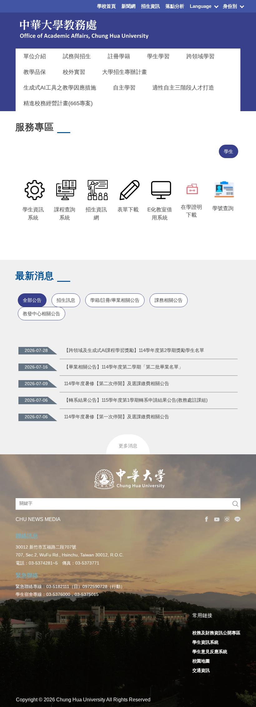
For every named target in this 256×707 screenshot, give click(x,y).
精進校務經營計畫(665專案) (58, 103)
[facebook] (204, 519)
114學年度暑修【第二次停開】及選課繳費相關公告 (116, 383)
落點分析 (174, 6)
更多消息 (128, 445)
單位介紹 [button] (34, 56)
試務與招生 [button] (77, 56)
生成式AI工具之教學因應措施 (59, 88)
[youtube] (215, 519)
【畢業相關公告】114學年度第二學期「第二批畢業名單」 (123, 366)
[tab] (228, 151)
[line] (235, 519)
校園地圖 (201, 660)
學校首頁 (106, 6)
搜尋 (235, 504)
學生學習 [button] (158, 56)
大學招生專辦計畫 (124, 72)
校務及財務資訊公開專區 (216, 632)
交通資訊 (201, 670)
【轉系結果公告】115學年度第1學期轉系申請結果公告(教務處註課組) (136, 400)
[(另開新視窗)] (33, 190)
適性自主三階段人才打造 (183, 88)
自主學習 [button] (124, 88)
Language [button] (200, 6)
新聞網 (128, 6)
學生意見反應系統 (209, 651)
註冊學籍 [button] (119, 56)
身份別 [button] (230, 6)
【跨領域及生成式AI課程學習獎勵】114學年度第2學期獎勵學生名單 (134, 350)
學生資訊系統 (205, 642)
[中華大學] (128, 479)
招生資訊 (150, 6)
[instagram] (225, 519)
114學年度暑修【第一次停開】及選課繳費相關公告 (116, 416)
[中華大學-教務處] (82, 29)
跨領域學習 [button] (200, 56)
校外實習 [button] (74, 72)
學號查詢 (223, 208)
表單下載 (128, 210)
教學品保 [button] (34, 72)
